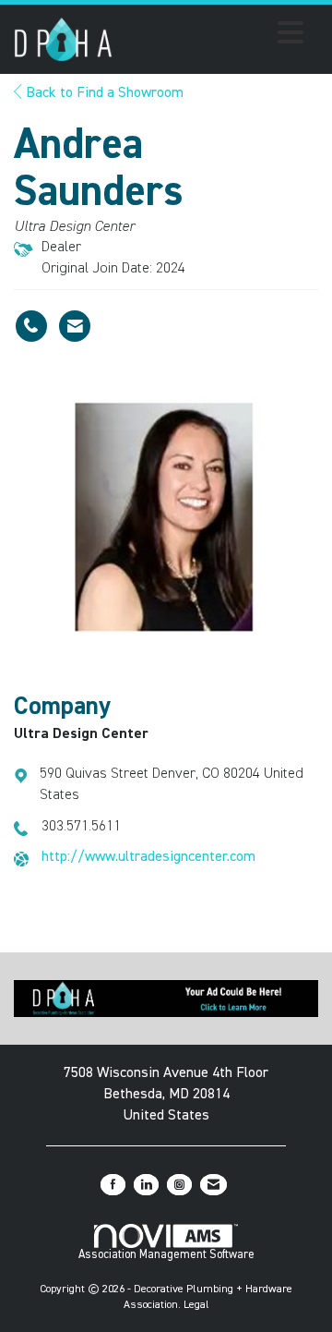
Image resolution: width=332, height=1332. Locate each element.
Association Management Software (166, 1255)
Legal (196, 1305)
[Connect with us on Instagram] (179, 1184)
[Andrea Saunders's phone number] (31, 326)
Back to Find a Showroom (103, 93)
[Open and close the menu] (213, 36)
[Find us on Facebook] (113, 1184)
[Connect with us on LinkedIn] (146, 1184)
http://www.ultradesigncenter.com (148, 857)
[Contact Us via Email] (213, 1184)
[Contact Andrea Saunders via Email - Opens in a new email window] (74, 326)
